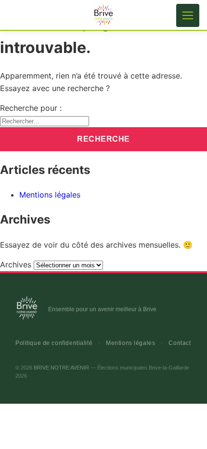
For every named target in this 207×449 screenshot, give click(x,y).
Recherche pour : (31, 108)
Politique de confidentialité (53, 343)
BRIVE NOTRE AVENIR (61, 367)
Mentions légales (49, 194)
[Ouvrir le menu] (187, 15)
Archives (15, 264)
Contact (179, 343)
